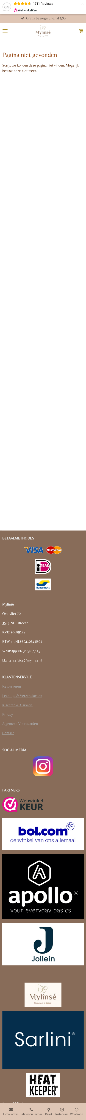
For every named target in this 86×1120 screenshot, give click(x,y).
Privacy (7, 714)
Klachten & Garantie (17, 705)
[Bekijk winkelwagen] (81, 31)
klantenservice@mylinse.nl (22, 660)
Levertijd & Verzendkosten (22, 696)
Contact (8, 733)
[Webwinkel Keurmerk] (22, 805)
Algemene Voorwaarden (20, 723)
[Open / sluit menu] (5, 31)
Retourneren (11, 686)
